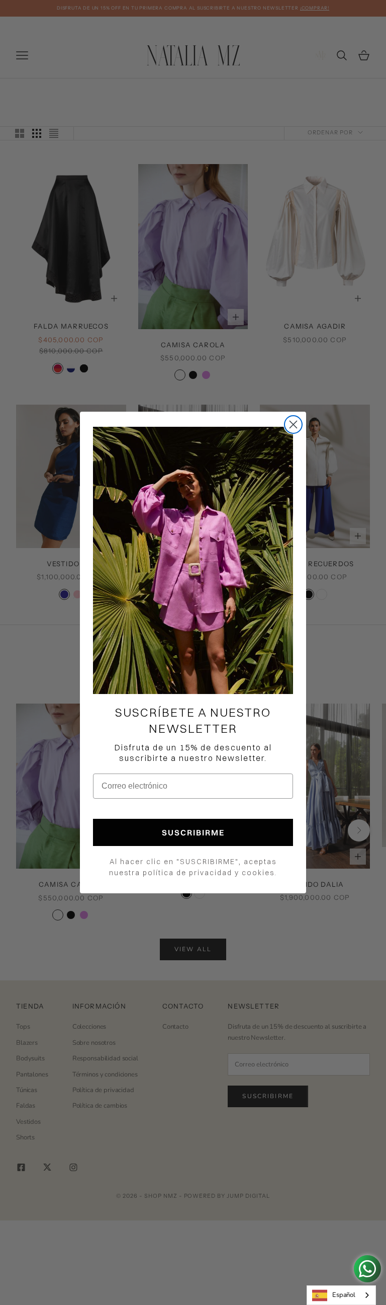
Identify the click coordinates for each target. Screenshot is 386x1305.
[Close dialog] (293, 424)
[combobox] (341, 1295)
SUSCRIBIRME (193, 832)
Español (343, 1294)
